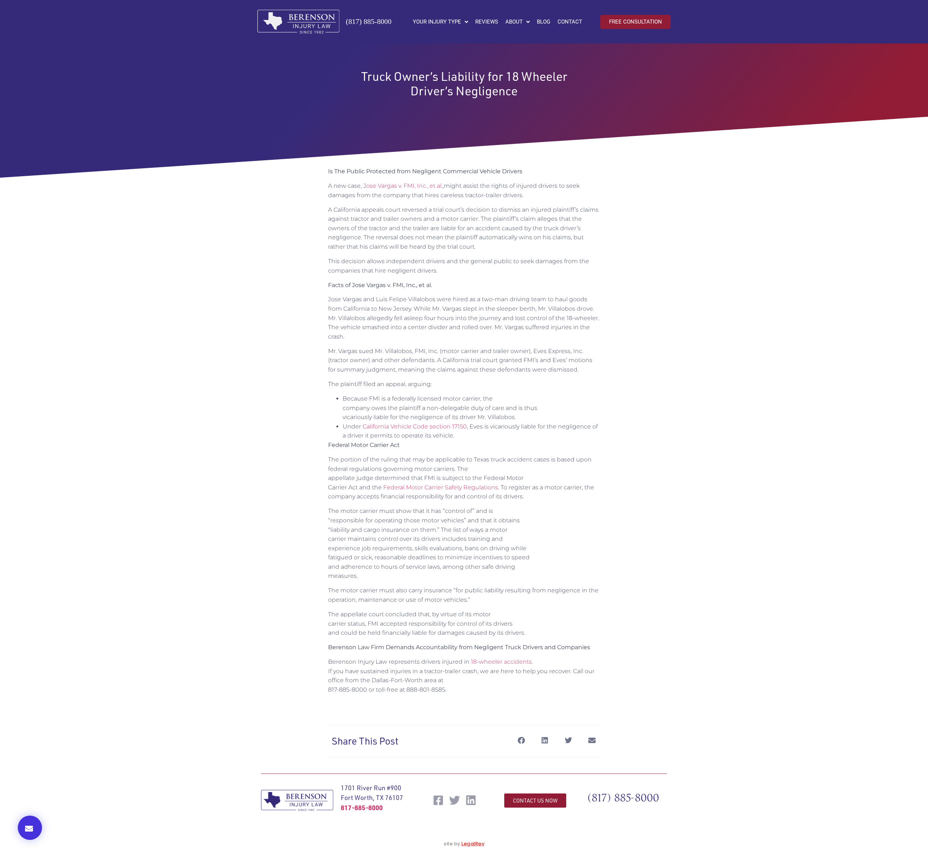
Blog (543, 21)
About (514, 21)
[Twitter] (454, 800)
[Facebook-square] (438, 800)
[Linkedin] (470, 800)
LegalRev (472, 843)
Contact (570, 21)
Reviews (486, 21)
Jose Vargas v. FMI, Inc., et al (402, 185)
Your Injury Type (437, 21)
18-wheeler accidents (501, 661)
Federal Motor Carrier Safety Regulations (440, 487)
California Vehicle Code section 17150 (414, 426)
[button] (30, 828)
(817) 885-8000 (369, 21)
